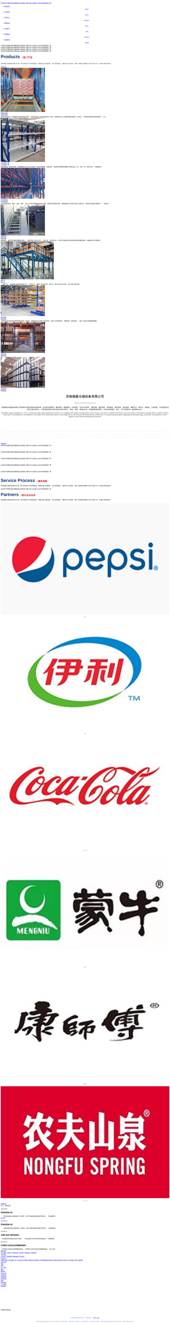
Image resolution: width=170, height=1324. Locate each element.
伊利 (2, 1265)
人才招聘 (3, 1284)
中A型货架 (70, 1260)
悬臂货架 (3, 317)
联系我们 (27, 1253)
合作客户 (21, 1253)
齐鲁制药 (3, 1278)
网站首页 (3, 1251)
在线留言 (33, 1253)
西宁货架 (64, 1260)
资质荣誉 (9, 1256)
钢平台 (3, 280)
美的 (2, 1280)
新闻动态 (15, 1253)
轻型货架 (36, 1260)
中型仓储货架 (78, 1260)
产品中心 (9, 1253)
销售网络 (15, 1256)
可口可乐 (3, 1267)
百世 (2, 1264)
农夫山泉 (3, 1273)
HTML (94, 1317)
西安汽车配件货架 (55, 1260)
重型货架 (3, 354)
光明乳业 (3, 1275)
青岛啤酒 (3, 1277)
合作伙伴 (21, 1256)
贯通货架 (3, 389)
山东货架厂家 (5, 163)
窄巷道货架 (4, 200)
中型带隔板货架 (44, 1260)
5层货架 (30, 1260)
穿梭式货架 (4, 113)
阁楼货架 (3, 236)
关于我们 (3, 1253)
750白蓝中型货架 (22, 1260)
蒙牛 (2, 1269)
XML (98, 1317)
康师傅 (3, 1271)
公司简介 (3, 1256)
